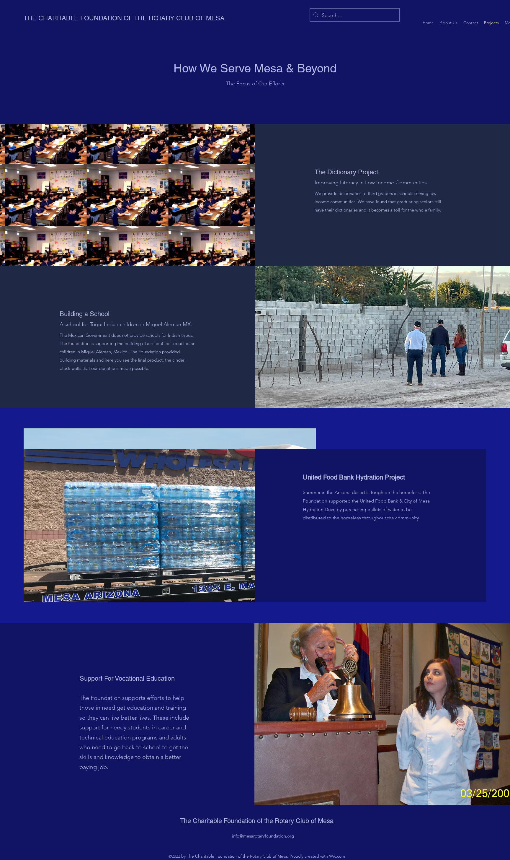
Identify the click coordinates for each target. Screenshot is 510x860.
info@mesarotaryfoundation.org (263, 836)
